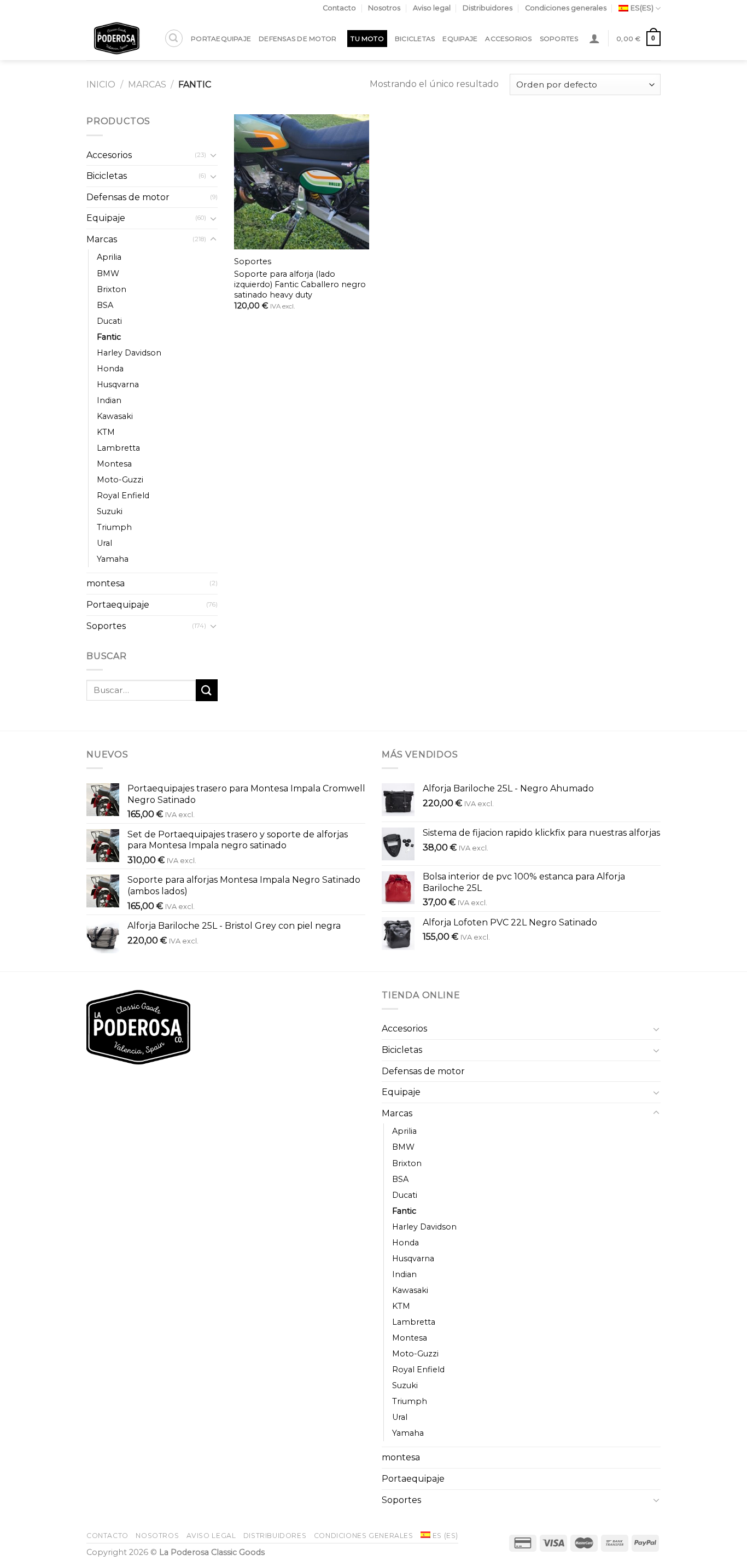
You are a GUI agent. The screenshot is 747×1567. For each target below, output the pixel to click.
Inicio (100, 84)
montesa (105, 583)
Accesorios (508, 38)
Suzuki (109, 511)
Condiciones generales (565, 8)
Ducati (109, 321)
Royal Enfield (123, 495)
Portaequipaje (221, 38)
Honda (110, 369)
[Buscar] (174, 38)
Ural (104, 543)
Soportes (559, 38)
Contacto (339, 8)
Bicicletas (415, 38)
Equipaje (459, 38)
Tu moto (367, 38)
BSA (105, 305)
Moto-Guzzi (120, 480)
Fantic (109, 337)
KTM (106, 432)
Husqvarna (118, 384)
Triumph (114, 527)
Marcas (147, 84)
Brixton (111, 289)
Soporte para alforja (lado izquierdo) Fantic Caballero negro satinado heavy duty (300, 284)
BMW (108, 273)
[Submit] (207, 690)
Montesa (114, 464)
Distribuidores (487, 8)
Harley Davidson (129, 353)
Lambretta (118, 448)
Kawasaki (115, 416)
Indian (109, 400)
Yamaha (113, 559)
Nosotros (384, 8)
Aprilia (109, 257)
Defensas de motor (297, 38)
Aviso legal (432, 8)
